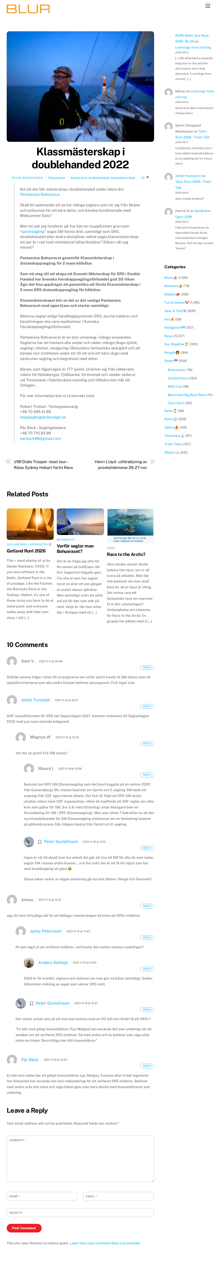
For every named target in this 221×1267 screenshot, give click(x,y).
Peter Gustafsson (27, 178)
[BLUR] (28, 11)
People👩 (172, 352)
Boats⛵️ (170, 277)
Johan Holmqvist (188, 176)
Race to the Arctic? (126, 554)
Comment (17, 1140)
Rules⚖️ (170, 419)
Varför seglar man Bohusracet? (75, 548)
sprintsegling (32, 231)
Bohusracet (57, 178)
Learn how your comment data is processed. (105, 1243)
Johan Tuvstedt (35, 699)
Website (16, 1212)
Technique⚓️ (174, 435)
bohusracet (79, 178)
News (111, 548)
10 (143, 178)
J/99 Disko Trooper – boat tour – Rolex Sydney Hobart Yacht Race (43, 464)
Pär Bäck (30, 1059)
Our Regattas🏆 (40, 544)
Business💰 (173, 286)
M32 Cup (175, 386)
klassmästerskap (123, 178)
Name (14, 1196)
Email (91, 1196)
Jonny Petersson (46, 931)
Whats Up (171, 452)
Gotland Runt (17, 544)
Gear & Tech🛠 (175, 311)
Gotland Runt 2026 (26, 551)
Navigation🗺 (174, 327)
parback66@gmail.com (40, 438)
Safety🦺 (171, 427)
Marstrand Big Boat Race (187, 395)
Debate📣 (172, 294)
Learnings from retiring (193, 47)
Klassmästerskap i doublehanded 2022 (80, 158)
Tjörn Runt (176, 403)
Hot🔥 (169, 319)
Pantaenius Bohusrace (40, 194)
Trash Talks (173, 444)
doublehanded (98, 178)
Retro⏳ (170, 411)
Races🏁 (171, 361)
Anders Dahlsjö (53, 962)
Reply (147, 667)
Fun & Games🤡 (176, 302)
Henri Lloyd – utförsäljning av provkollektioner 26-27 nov (121, 464)
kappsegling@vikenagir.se (43, 417)
